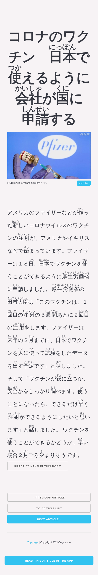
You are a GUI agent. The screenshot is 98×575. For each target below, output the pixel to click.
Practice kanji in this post (37, 466)
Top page (33, 542)
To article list (49, 508)
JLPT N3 (83, 182)
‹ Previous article (49, 497)
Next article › (49, 519)
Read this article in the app (49, 560)
